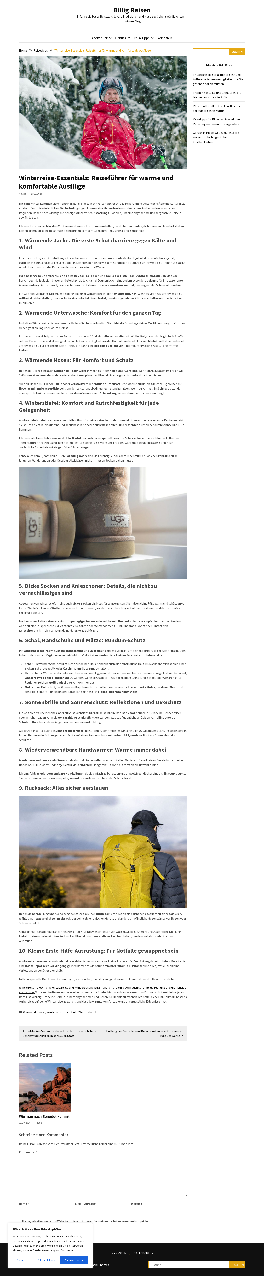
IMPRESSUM (118, 1253)
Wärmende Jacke (34, 1012)
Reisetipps (142, 38)
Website (136, 1204)
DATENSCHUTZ (144, 1253)
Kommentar (28, 1152)
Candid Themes (99, 1265)
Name (24, 1204)
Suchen (237, 52)
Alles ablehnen (46, 1260)
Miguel (22, 193)
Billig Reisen (132, 10)
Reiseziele (165, 38)
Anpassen (22, 1260)
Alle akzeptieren (74, 1260)
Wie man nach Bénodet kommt (44, 1116)
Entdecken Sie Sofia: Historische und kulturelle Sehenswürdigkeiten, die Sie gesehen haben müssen (218, 79)
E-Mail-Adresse (86, 1204)
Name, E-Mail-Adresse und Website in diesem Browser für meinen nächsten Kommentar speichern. (87, 1221)
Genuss (120, 38)
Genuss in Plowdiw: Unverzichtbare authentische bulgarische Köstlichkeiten (216, 137)
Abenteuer (99, 38)
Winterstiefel (87, 1012)
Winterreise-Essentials (62, 1012)
